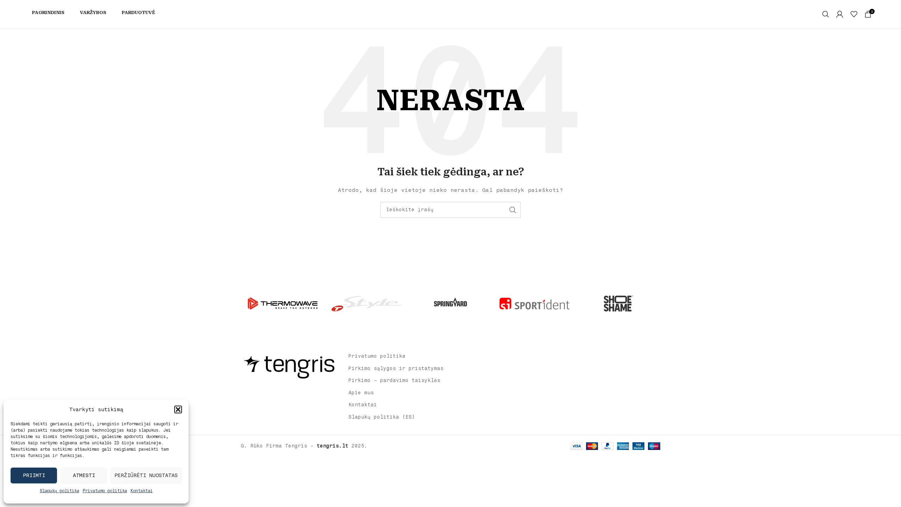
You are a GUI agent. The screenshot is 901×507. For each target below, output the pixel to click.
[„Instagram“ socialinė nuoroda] (293, 391)
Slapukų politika (59, 490)
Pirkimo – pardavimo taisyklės (394, 380)
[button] (178, 409)
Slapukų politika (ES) (381, 417)
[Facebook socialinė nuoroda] (284, 391)
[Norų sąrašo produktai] (854, 14)
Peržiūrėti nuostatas (146, 475)
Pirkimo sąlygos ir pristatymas (395, 368)
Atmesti (84, 475)
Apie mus (361, 393)
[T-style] (366, 303)
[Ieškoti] (826, 14)
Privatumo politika (105, 490)
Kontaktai (142, 490)
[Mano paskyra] (840, 14)
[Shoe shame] (618, 303)
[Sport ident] (534, 303)
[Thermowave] (283, 303)
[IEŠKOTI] (513, 210)
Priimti (34, 475)
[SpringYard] (450, 303)
